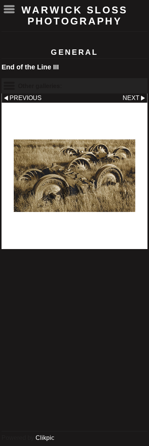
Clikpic (45, 438)
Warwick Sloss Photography (74, 15)
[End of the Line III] (74, 176)
